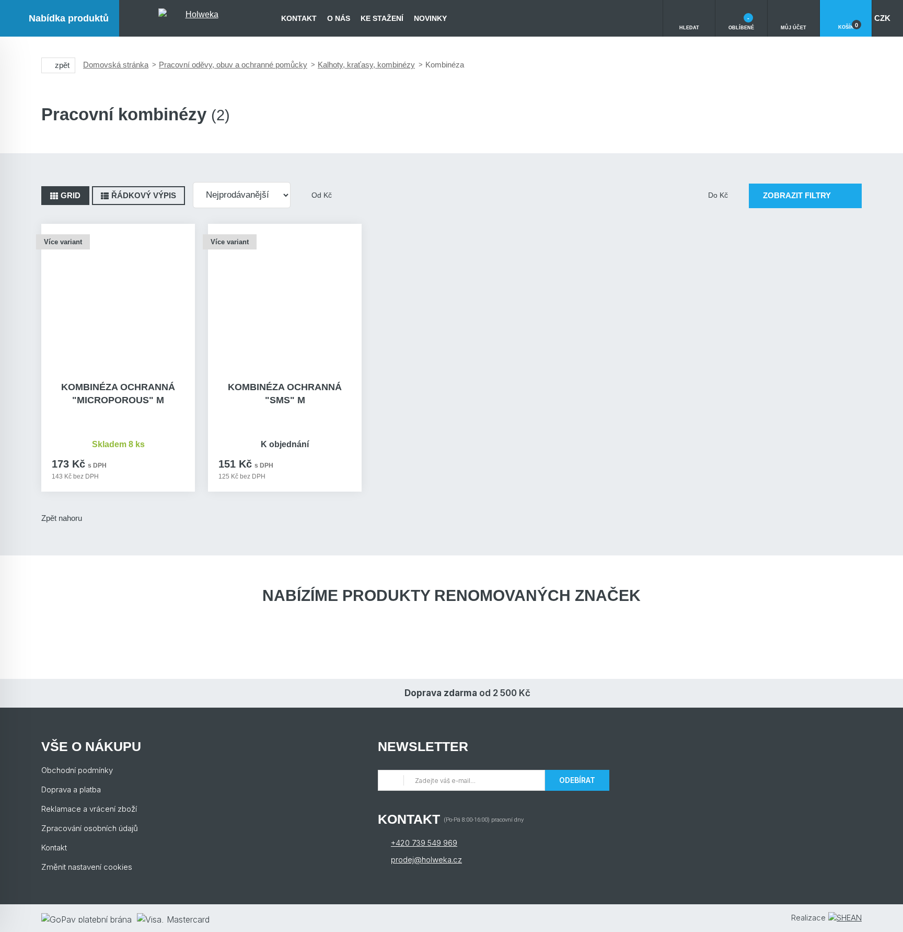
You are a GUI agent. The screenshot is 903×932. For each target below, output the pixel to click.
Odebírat (577, 780)
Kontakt (299, 18)
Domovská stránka (115, 64)
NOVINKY (430, 18)
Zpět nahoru (61, 518)
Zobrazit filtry (797, 195)
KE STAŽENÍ (382, 18)
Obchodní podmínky (77, 770)
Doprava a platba (71, 789)
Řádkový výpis (143, 195)
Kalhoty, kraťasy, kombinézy (366, 64)
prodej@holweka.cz (426, 860)
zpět (62, 65)
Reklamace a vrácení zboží (89, 809)
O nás (338, 18)
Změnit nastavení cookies (86, 867)
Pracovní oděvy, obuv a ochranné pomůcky (233, 64)
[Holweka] (197, 18)
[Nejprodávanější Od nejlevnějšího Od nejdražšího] (242, 195)
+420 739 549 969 (424, 843)
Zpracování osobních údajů (89, 828)
